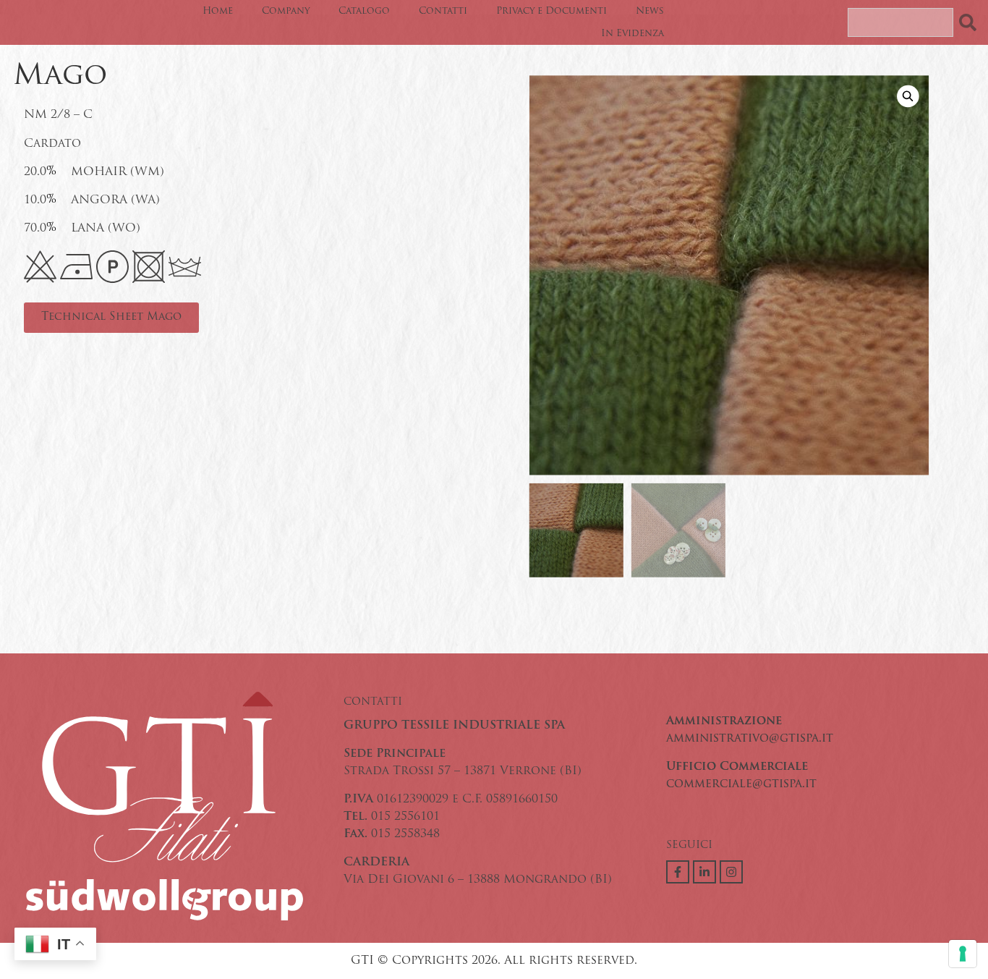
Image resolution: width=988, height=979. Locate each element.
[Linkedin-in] (704, 871)
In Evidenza (632, 33)
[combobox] (900, 22)
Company (286, 11)
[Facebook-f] (677, 871)
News (650, 11)
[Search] (970, 22)
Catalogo (364, 11)
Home (218, 11)
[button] (908, 96)
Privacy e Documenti (551, 11)
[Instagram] (731, 871)
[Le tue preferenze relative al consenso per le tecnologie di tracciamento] (962, 953)
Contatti (443, 11)
